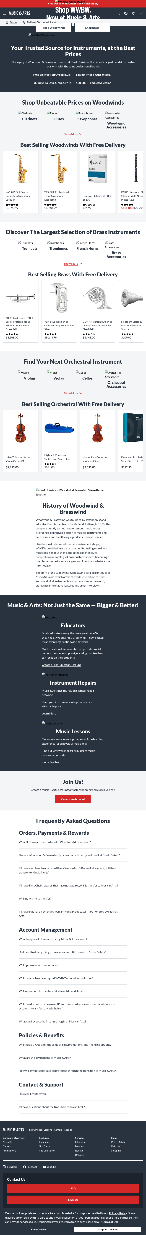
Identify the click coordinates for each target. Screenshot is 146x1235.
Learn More (49, 713)
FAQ (73, 1188)
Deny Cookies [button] (38, 1229)
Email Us (73, 1199)
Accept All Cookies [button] (107, 1229)
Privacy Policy (118, 1213)
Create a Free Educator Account (61, 664)
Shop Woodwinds (54, 27)
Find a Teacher (50, 762)
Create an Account (73, 799)
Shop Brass (92, 27)
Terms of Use (110, 1221)
